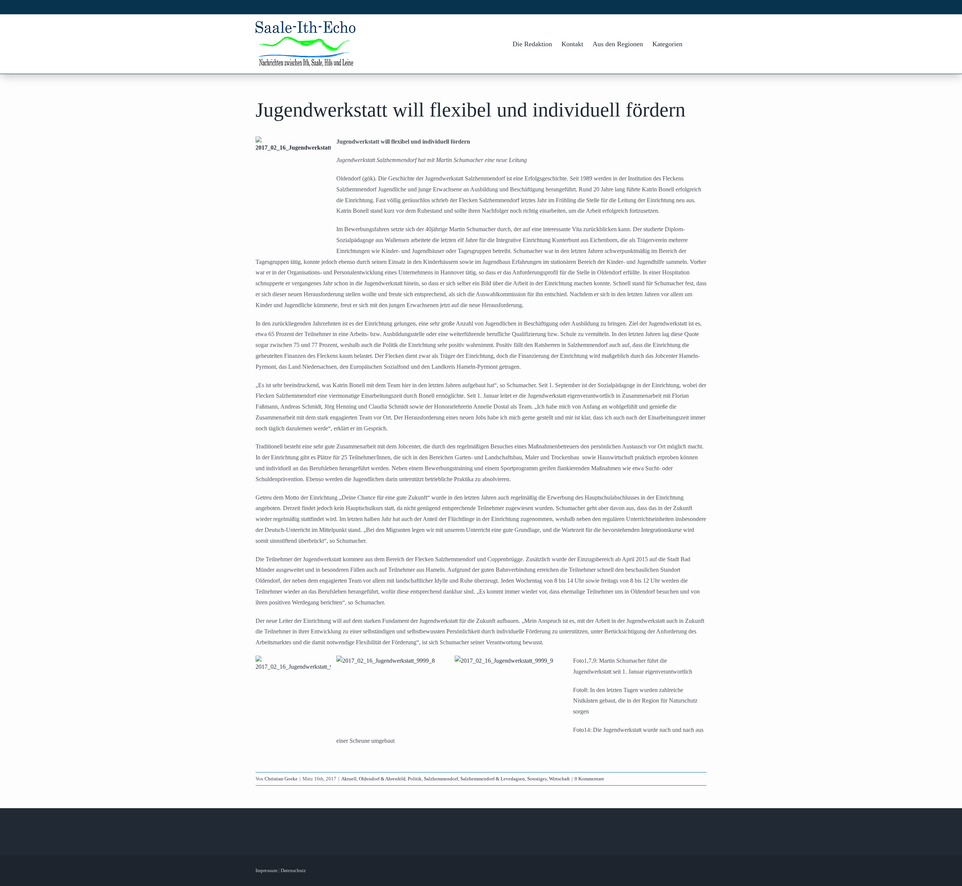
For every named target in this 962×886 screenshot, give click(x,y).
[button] (694, 44)
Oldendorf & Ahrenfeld (382, 778)
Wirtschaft (559, 778)
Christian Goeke (281, 778)
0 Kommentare (589, 778)
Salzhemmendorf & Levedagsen (492, 778)
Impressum (266, 870)
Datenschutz (293, 870)
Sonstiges (537, 778)
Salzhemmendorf (441, 778)
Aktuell (349, 778)
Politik (415, 778)
